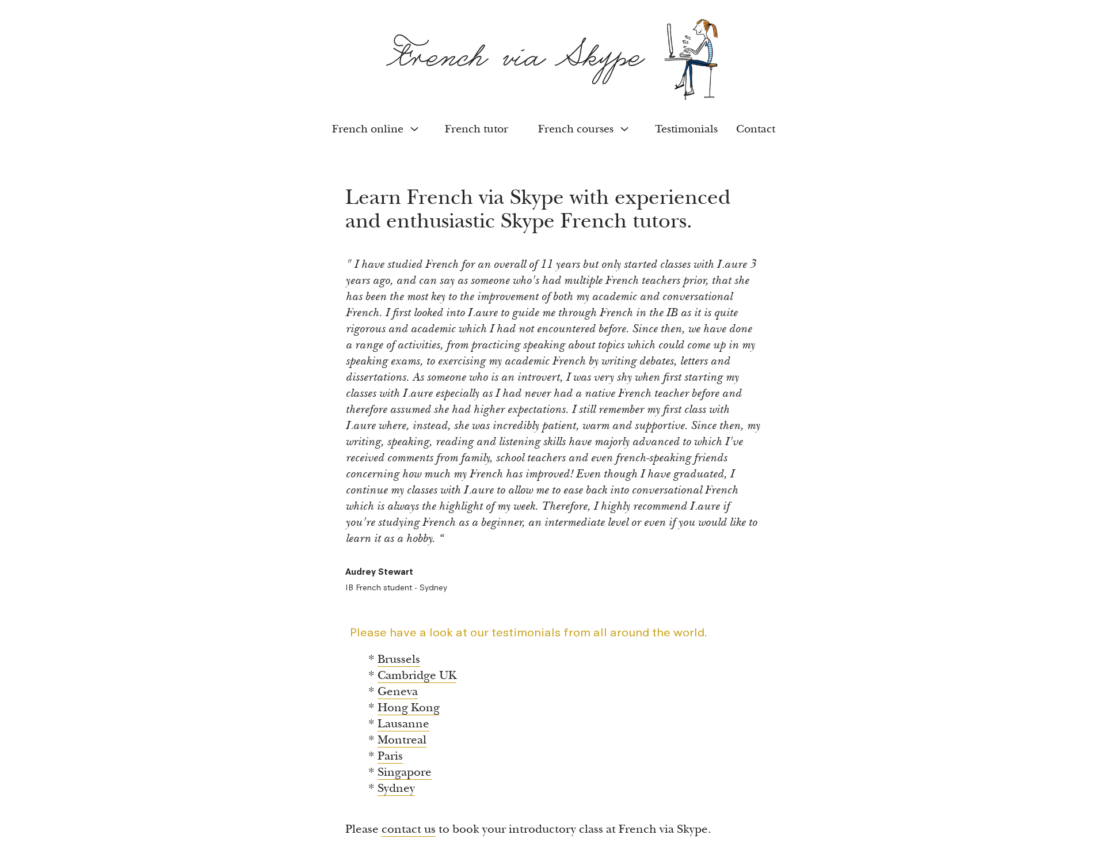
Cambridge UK (417, 675)
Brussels (399, 659)
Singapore (405, 772)
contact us (409, 829)
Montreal (402, 740)
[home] (552, 59)
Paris (390, 756)
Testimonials (686, 129)
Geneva (398, 691)
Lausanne (403, 723)
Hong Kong (409, 707)
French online (367, 129)
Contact (755, 129)
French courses (576, 129)
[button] (373, 129)
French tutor (476, 129)
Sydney (396, 788)
